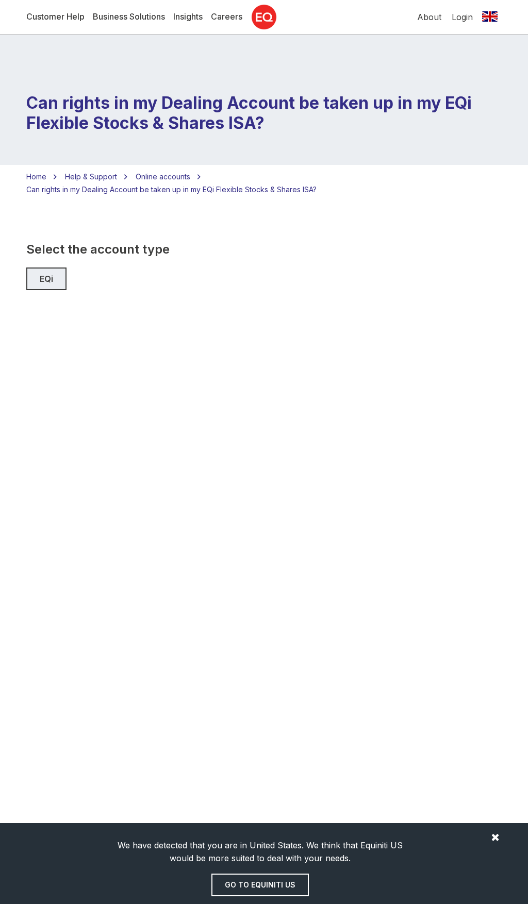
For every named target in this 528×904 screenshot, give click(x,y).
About (429, 17)
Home (36, 176)
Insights (188, 16)
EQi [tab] (46, 279)
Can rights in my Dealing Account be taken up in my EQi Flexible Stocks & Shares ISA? (171, 189)
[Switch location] (490, 17)
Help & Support (91, 176)
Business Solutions (129, 16)
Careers (226, 16)
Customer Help (55, 16)
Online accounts (163, 176)
